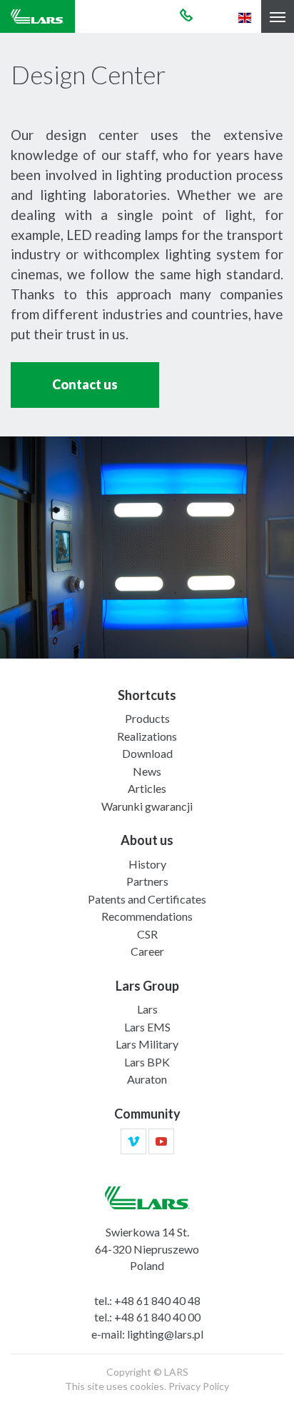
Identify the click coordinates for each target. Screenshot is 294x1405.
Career (147, 951)
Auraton (147, 1079)
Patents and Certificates (147, 899)
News (147, 771)
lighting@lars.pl (165, 1334)
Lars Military (147, 1044)
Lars (147, 1009)
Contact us (85, 384)
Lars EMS (147, 1027)
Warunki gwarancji (147, 806)
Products (147, 718)
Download (147, 753)
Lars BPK (147, 1062)
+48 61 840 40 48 (157, 1300)
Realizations (147, 736)
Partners (147, 881)
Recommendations (147, 916)
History (147, 864)
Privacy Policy (198, 1386)
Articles (147, 788)
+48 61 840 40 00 (157, 1317)
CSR (147, 934)
